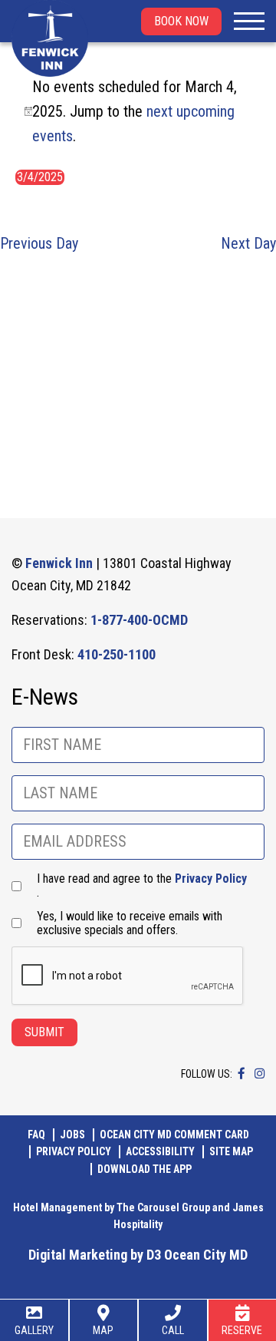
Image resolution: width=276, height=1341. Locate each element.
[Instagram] (259, 1073)
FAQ (36, 1134)
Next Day (248, 243)
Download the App (144, 1169)
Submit (44, 1032)
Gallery (34, 1330)
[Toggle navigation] (249, 21)
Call (173, 1330)
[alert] (138, 111)
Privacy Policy (211, 878)
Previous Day (39, 243)
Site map (231, 1151)
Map (103, 1330)
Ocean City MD (206, 1255)
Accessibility (160, 1151)
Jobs (72, 1134)
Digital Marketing (77, 1255)
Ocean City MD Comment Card (174, 1134)
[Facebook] (241, 1073)
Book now (181, 21)
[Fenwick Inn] (50, 38)
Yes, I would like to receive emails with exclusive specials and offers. (129, 923)
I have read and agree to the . (142, 886)
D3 (153, 1255)
